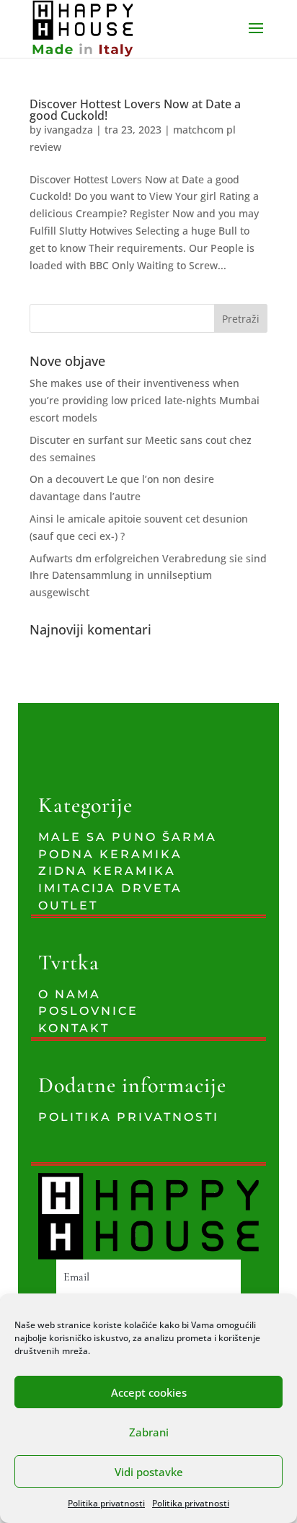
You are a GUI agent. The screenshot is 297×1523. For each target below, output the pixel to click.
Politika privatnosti (106, 1503)
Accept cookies (149, 1392)
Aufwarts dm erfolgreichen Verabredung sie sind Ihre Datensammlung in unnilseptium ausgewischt (148, 575)
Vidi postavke (149, 1472)
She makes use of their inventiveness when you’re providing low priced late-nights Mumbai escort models (145, 400)
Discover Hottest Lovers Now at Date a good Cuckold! (135, 109)
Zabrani (149, 1432)
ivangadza (68, 129)
